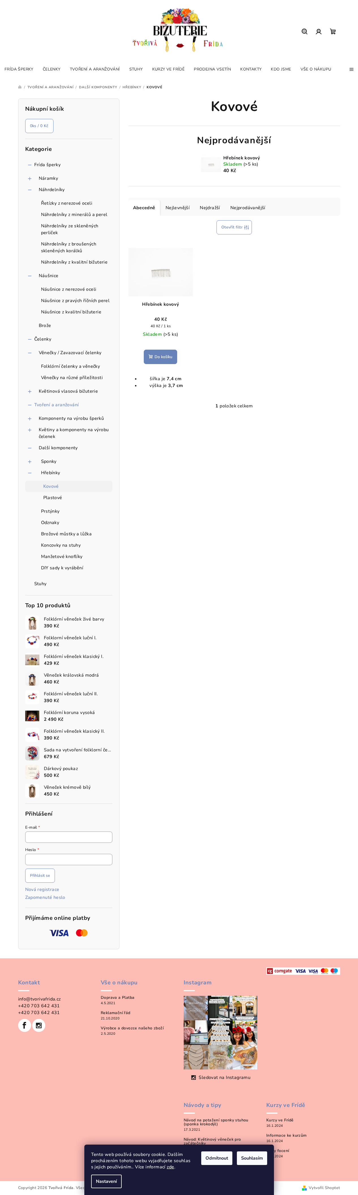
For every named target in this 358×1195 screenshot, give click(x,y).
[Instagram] (38, 1025)
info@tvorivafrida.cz (39, 999)
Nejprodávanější (247, 208)
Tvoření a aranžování (56, 405)
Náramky (48, 178)
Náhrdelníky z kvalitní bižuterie (74, 262)
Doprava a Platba (117, 998)
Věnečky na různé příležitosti (72, 378)
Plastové (52, 498)
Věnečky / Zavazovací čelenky (70, 353)
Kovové (51, 486)
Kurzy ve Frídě (280, 1120)
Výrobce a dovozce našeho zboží (132, 1028)
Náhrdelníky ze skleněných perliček (69, 229)
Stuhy (40, 584)
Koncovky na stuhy (61, 545)
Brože (45, 325)
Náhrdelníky (52, 190)
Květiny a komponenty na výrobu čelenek (74, 433)
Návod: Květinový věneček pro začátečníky (212, 1141)
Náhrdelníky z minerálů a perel (74, 214)
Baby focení (277, 1151)
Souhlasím (252, 1158)
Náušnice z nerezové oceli (69, 289)
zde (170, 1167)
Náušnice (49, 276)
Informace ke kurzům (286, 1136)
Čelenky (43, 339)
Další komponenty (58, 448)
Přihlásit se (40, 875)
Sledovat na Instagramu (224, 1077)
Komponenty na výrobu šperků (71, 418)
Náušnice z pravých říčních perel (75, 301)
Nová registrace (42, 889)
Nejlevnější (178, 208)
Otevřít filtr (232, 227)
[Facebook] (24, 1025)
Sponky (49, 461)
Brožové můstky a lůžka (66, 534)
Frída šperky (47, 165)
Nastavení (106, 1181)
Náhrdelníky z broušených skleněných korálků (69, 247)
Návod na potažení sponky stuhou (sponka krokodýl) (216, 1122)
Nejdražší (210, 208)
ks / (39, 126)
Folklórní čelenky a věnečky (70, 366)
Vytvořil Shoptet (324, 1187)
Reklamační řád (115, 1013)
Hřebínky (50, 473)
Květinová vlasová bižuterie (68, 391)
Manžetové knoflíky (62, 556)
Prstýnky (50, 511)
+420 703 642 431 (39, 1006)
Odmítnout (216, 1158)
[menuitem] (19, 69)
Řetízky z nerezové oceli (67, 203)
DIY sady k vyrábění (62, 568)
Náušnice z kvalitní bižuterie (71, 312)
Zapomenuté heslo (45, 897)
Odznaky (50, 523)
